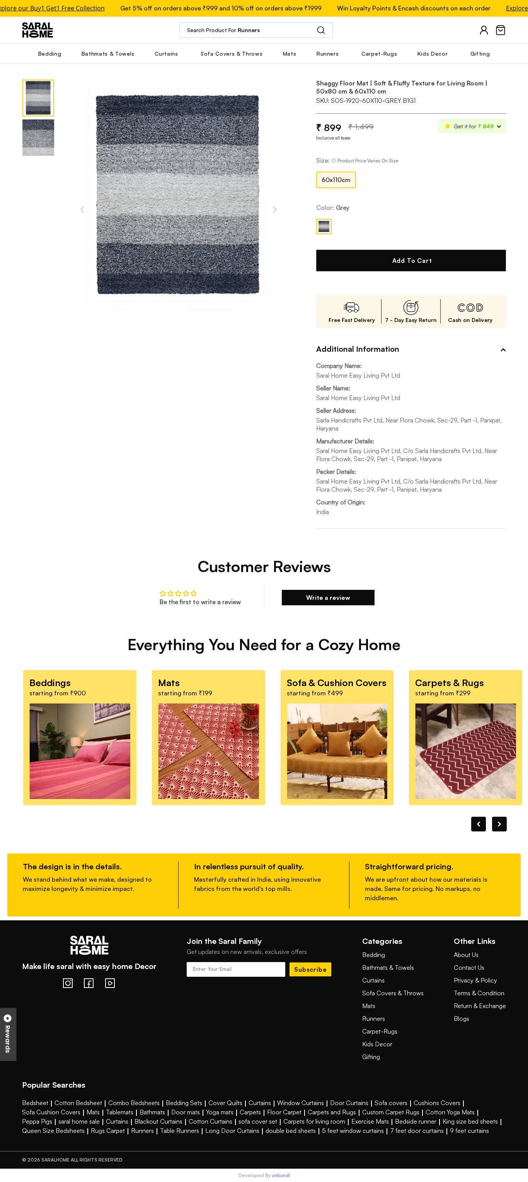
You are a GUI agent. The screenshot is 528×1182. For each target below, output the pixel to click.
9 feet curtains (469, 1130)
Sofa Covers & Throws (393, 993)
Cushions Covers (437, 1103)
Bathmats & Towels (388, 967)
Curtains (373, 980)
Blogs (461, 1018)
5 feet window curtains (353, 1130)
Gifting (371, 1057)
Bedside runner (415, 1121)
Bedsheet (35, 1103)
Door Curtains (349, 1103)
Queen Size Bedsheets (53, 1130)
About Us (466, 955)
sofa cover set (257, 1121)
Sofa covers (391, 1103)
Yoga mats (219, 1112)
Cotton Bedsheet (78, 1103)
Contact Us (469, 967)
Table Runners (179, 1130)
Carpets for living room (314, 1121)
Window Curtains (300, 1103)
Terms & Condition (479, 993)
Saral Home (37, 29)
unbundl (281, 1175)
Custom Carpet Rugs (390, 1112)
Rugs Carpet (108, 1130)
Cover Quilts (225, 1103)
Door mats (185, 1112)
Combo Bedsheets (134, 1103)
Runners (373, 1018)
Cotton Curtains (210, 1121)
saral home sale (79, 1121)
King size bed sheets (470, 1121)
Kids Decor (377, 1044)
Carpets (250, 1112)
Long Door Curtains (232, 1130)
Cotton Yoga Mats (450, 1112)
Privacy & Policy (475, 980)
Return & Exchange (480, 1006)
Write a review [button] (328, 597)
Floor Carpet (284, 1112)
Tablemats (119, 1112)
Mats (368, 1006)
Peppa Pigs (37, 1121)
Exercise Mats (370, 1121)
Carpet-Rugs (379, 1031)
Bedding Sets (184, 1103)
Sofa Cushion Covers (51, 1112)
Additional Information (357, 349)
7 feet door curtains (417, 1130)
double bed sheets (291, 1130)
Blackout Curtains (158, 1121)
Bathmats (152, 1112)
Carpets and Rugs (332, 1112)
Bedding (373, 955)
